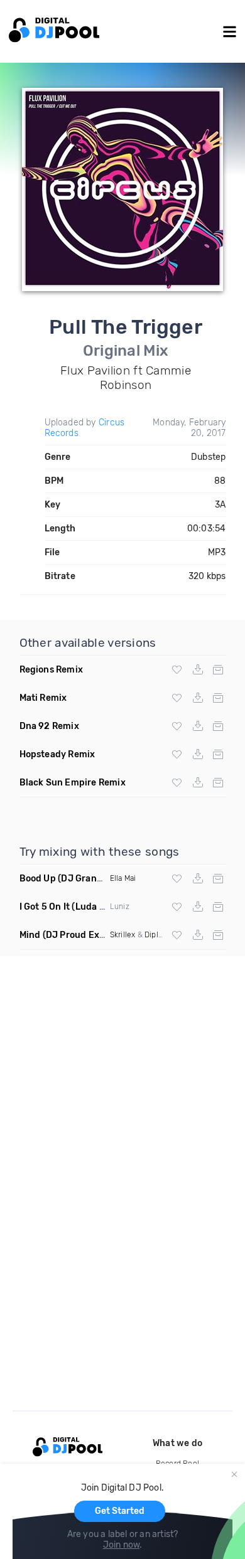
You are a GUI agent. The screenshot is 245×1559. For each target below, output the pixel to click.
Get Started (119, 1511)
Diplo (153, 934)
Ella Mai (123, 878)
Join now (121, 1545)
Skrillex (123, 934)
